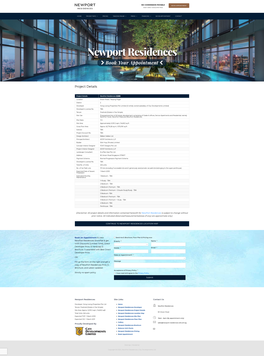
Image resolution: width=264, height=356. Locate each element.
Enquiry (117, 241)
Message (117, 261)
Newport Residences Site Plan (129, 316)
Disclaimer (136, 345)
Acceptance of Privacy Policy (126, 270)
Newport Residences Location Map (131, 313)
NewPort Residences (151, 213)
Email (154, 247)
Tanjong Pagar (119, 16)
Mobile (117, 248)
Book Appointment (163, 16)
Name (154, 241)
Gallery (120, 322)
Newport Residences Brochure (129, 325)
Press (133, 16)
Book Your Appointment (132, 62)
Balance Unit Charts (125, 328)
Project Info (91, 16)
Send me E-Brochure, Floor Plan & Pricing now (134, 237)
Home (79, 16)
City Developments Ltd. (147, 350)
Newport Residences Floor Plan (130, 319)
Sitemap (128, 345)
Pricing (105, 16)
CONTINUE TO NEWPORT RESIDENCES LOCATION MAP (132, 224)
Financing (146, 16)
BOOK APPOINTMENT (179, 5)
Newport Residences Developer (130, 307)
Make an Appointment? (124, 255)
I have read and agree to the (132, 273)
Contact (178, 16)
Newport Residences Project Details (131, 310)
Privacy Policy (143, 273)
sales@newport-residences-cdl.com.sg (172, 323)
